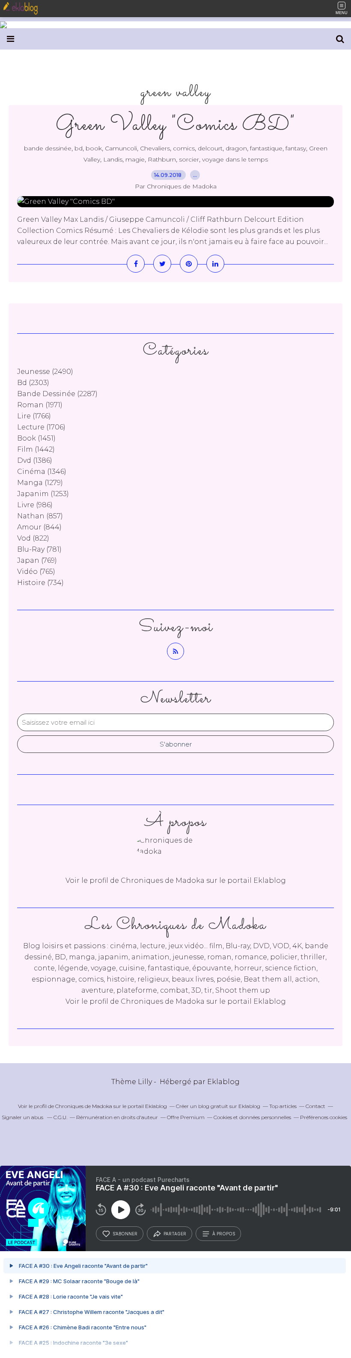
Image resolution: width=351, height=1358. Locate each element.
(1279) (40, 483)
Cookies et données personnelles (252, 1117)
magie (135, 159)
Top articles (283, 1106)
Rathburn (162, 159)
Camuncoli (121, 148)
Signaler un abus (23, 1117)
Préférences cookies (323, 1117)
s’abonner (125, 1233)
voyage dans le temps (235, 159)
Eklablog (223, 1082)
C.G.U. (60, 1117)
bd (78, 148)
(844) (39, 527)
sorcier (189, 159)
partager (175, 1233)
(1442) (36, 449)
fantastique (266, 148)
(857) (40, 516)
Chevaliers (155, 148)
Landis (112, 159)
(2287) (57, 394)
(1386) (34, 460)
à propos (223, 1233)
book (94, 148)
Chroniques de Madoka (163, 1001)
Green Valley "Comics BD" (175, 125)
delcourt (210, 148)
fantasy (296, 148)
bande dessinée (47, 148)
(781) (39, 549)
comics (184, 148)
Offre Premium (186, 1117)
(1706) (41, 427)
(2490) (45, 371)
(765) (36, 571)
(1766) (34, 416)
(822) (33, 538)
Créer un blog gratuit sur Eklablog (218, 1106)
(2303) (33, 383)
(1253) (43, 494)
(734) (40, 583)
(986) (35, 505)
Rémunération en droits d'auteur (117, 1117)
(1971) (39, 405)
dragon (236, 148)
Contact (315, 1106)
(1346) (41, 471)
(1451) (36, 438)
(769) (37, 560)
